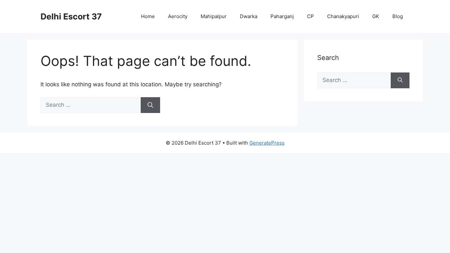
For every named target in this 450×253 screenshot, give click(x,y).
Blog (397, 16)
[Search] (150, 105)
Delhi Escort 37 (71, 16)
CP (310, 16)
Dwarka (248, 16)
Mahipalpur (214, 16)
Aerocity (177, 16)
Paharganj (282, 16)
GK (375, 16)
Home (148, 16)
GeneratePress (267, 143)
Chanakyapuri (343, 16)
